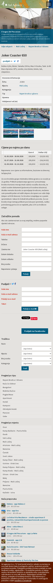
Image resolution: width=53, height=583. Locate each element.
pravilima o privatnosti (23, 580)
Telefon (4, 239)
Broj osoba (5, 264)
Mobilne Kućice (9, 391)
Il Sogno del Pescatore (10, 31)
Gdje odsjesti (7, 46)
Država (4, 244)
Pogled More (8, 394)
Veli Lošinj (7, 438)
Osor (5, 427)
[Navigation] (49, 4)
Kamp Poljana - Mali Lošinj (14, 467)
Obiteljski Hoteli (10, 409)
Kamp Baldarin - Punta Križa (14, 431)
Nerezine (6, 449)
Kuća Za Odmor (9, 383)
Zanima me (5, 249)
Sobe (5, 416)
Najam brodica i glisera (29, 93)
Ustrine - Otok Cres (11, 463)
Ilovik (5, 434)
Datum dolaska (7, 254)
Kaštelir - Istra (9, 492)
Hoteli (5, 402)
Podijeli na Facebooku (34, 331)
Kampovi (6, 405)
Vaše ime (5, 229)
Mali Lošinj (20, 46)
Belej (5, 478)
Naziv (3, 344)
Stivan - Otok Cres (10, 474)
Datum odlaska (7, 259)
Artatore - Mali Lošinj (11, 445)
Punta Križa (8, 489)
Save (35, 319)
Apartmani (7, 398)
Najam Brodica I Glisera (38, 46)
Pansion (6, 413)
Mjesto (4, 353)
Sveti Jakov (8, 456)
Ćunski (5, 452)
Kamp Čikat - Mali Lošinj (13, 460)
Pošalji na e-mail (8, 299)
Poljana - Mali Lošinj (11, 481)
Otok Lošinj (11, 4)
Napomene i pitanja (9, 269)
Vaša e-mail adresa (9, 234)
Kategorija (5, 363)
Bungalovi (7, 387)
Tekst (3, 304)
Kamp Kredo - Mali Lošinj (13, 470)
